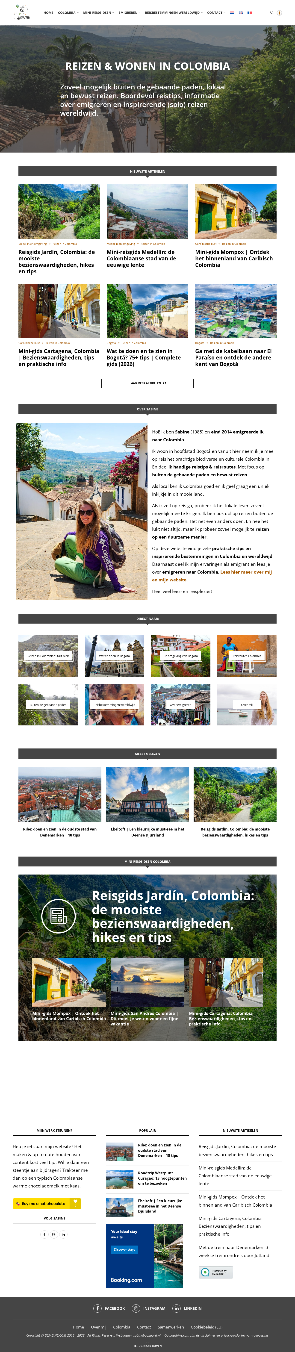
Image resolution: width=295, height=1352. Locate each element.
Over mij (98, 1327)
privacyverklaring (233, 1335)
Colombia (67, 12)
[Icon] (58, 922)
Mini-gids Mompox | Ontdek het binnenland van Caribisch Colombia (234, 258)
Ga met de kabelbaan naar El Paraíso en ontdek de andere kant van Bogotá (233, 357)
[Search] (272, 13)
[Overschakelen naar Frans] (250, 13)
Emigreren (128, 12)
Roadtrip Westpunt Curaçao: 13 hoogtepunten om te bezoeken (162, 1178)
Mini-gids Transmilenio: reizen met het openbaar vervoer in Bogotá (225, 1015)
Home (48, 12)
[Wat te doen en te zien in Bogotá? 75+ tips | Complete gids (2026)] (147, 311)
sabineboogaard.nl (147, 1335)
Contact (214, 12)
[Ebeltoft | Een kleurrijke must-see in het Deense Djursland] (147, 794)
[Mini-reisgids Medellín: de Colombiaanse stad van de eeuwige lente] (147, 211)
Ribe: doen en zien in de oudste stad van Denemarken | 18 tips (159, 1150)
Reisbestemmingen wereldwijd (172, 12)
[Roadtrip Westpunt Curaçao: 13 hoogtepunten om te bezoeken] (119, 1179)
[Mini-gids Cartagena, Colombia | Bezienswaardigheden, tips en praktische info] (59, 311)
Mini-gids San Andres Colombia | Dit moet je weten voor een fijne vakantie (66, 1018)
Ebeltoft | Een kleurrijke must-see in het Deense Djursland (160, 1206)
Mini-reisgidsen (97, 12)
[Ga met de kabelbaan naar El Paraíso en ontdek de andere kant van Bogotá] (236, 311)
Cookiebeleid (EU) (206, 1327)
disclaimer (208, 1335)
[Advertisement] (147, 1075)
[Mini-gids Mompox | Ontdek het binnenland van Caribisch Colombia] (236, 211)
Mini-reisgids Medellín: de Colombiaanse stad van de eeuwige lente (141, 258)
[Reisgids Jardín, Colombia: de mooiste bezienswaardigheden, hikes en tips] (59, 211)
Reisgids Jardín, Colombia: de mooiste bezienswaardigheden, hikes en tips (56, 261)
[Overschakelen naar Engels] (241, 13)
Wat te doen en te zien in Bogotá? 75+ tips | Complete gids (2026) (144, 357)
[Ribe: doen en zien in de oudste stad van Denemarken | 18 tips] (59, 794)
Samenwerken (171, 1327)
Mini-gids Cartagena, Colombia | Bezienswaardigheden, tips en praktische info (58, 357)
